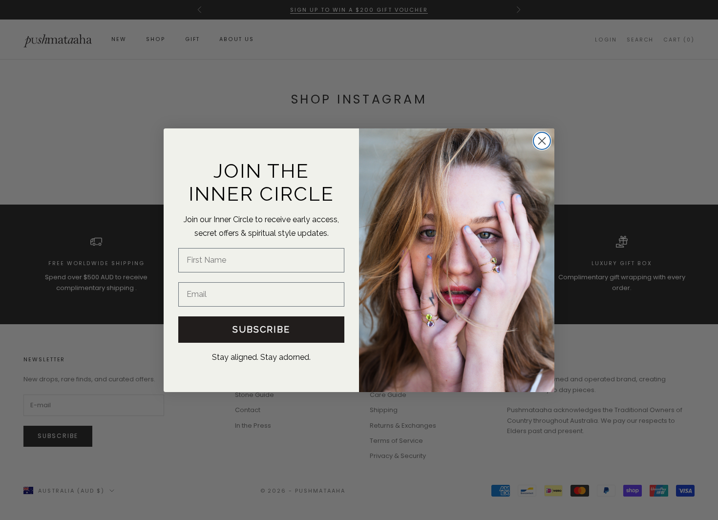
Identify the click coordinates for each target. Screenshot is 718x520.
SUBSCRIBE (261, 329)
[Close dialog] (541, 140)
